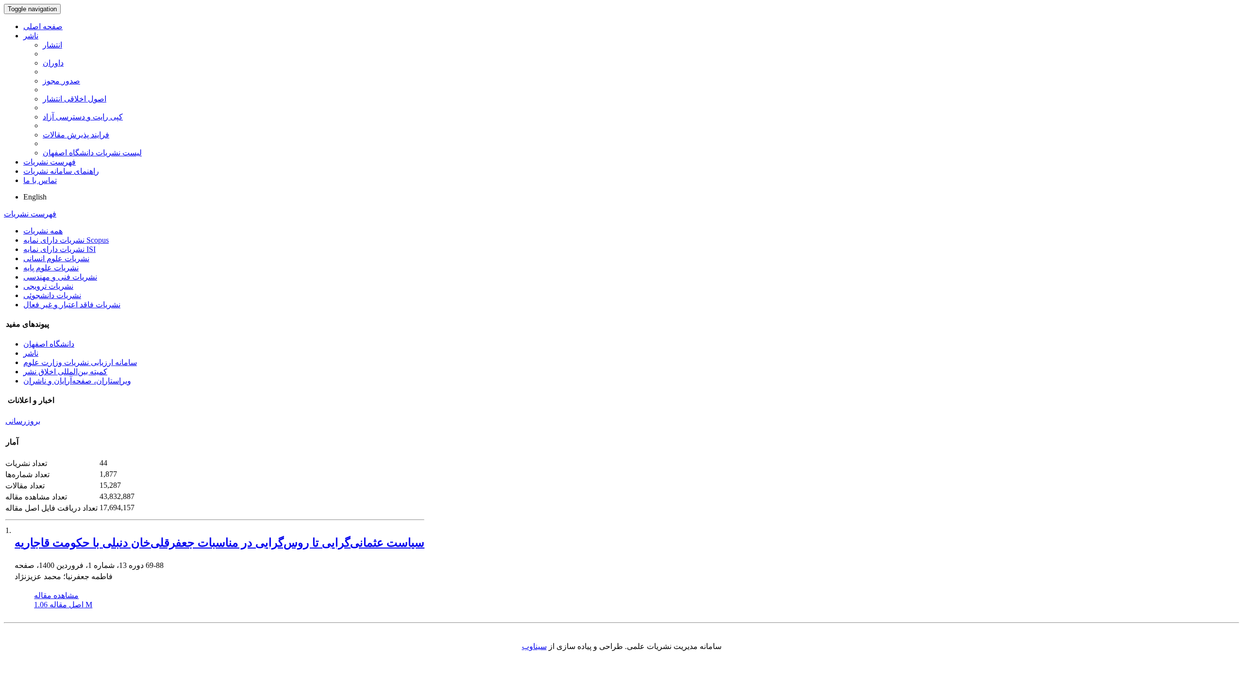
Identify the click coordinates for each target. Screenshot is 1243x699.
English (35, 197)
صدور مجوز (61, 81)
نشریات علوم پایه (51, 268)
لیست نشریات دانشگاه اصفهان (92, 153)
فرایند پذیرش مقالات (76, 135)
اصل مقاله (63, 604)
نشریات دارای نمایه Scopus (66, 240)
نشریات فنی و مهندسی (60, 277)
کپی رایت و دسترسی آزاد (83, 117)
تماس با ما (40, 180)
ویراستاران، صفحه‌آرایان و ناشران (77, 381)
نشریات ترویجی (48, 286)
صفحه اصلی (43, 26)
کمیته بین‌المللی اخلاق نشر (65, 371)
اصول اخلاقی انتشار (74, 99)
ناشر (30, 36)
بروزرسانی (22, 421)
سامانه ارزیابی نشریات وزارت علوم (80, 362)
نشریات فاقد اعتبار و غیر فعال (71, 304)
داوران (53, 63)
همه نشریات (43, 231)
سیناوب (534, 646)
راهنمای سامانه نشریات (61, 171)
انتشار (52, 45)
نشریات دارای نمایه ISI (59, 249)
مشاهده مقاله (56, 595)
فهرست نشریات (49, 162)
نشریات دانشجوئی (52, 295)
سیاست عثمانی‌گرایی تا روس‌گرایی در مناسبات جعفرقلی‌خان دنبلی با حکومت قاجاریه (219, 542)
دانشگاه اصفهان (48, 344)
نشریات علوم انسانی (56, 258)
